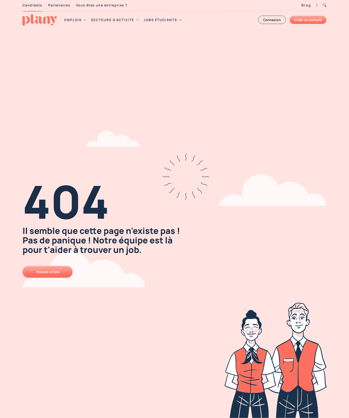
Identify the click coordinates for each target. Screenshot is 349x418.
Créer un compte (308, 20)
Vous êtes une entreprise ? (101, 5)
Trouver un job (47, 271)
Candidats (32, 5)
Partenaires (59, 5)
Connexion (272, 20)
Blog (306, 5)
